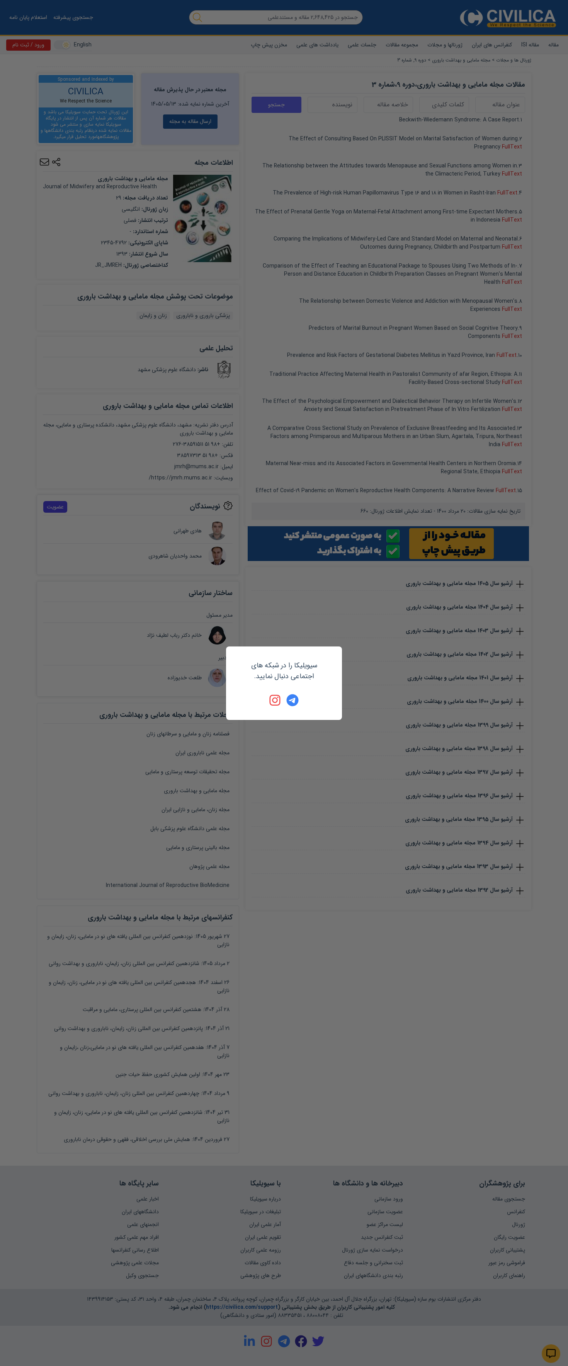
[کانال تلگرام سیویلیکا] (292, 700)
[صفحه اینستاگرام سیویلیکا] (275, 700)
